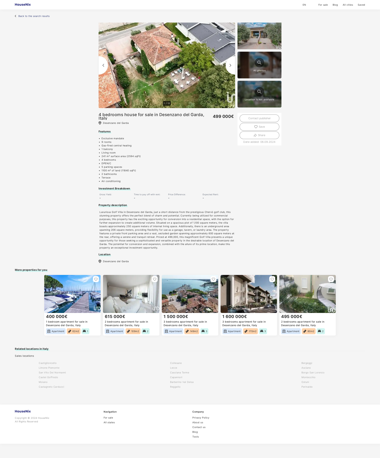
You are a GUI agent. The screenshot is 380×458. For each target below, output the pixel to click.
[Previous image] (103, 65)
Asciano (306, 367)
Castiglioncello (48, 363)
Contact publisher (259, 118)
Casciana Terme (179, 372)
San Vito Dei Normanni (52, 372)
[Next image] (230, 65)
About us (197, 422)
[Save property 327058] (272, 279)
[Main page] (28, 4)
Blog (335, 4)
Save (262, 126)
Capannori (176, 377)
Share (261, 135)
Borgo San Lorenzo (312, 372)
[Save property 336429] (331, 279)
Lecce (173, 367)
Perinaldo (307, 386)
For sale (323, 4)
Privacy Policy (200, 417)
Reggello (175, 386)
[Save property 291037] (213, 279)
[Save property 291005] (96, 279)
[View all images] (259, 62)
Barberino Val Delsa (182, 382)
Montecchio (308, 377)
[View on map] (259, 91)
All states (109, 422)
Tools (195, 436)
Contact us (198, 427)
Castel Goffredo (48, 377)
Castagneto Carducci (51, 386)
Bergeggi (306, 363)
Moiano (43, 382)
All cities (348, 4)
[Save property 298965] (155, 279)
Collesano (176, 363)
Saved (361, 4)
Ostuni (305, 382)
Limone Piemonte (49, 367)
